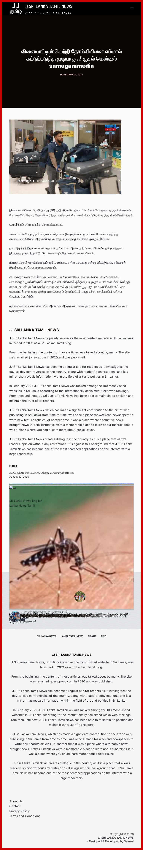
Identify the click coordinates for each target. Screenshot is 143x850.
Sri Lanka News (46, 636)
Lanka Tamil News (72, 636)
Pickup (92, 636)
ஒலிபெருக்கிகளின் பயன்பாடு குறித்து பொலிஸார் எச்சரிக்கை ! (42, 472)
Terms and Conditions (24, 816)
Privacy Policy (19, 811)
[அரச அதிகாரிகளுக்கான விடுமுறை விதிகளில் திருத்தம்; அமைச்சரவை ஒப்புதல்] (71, 548)
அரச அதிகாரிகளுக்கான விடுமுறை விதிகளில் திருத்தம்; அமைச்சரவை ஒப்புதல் (52, 616)
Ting (103, 636)
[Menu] (132, 8)
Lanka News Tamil (22, 505)
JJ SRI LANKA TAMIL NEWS (48, 6)
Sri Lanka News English (25, 501)
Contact (15, 806)
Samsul (129, 841)
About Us (16, 801)
